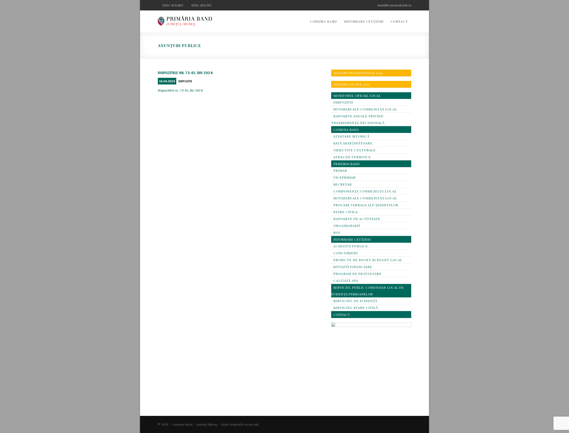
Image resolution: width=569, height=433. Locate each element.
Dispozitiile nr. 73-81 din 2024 (185, 72)
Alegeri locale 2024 (351, 84)
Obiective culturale (354, 150)
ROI (336, 232)
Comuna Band (323, 21)
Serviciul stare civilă (355, 307)
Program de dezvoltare (357, 273)
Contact (399, 21)
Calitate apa (345, 280)
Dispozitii (185, 81)
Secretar (342, 184)
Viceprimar (344, 177)
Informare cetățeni (364, 21)
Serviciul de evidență (355, 301)
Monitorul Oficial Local (357, 95)
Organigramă (346, 225)
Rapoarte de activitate (356, 218)
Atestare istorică (351, 136)
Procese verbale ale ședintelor (365, 205)
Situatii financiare (352, 267)
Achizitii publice (350, 246)
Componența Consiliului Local (365, 191)
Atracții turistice (352, 157)
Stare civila (345, 212)
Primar (340, 170)
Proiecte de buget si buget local (367, 260)
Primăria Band (346, 164)
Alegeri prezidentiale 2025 (358, 73)
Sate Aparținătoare (352, 143)
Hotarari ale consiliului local (365, 109)
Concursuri (345, 253)
